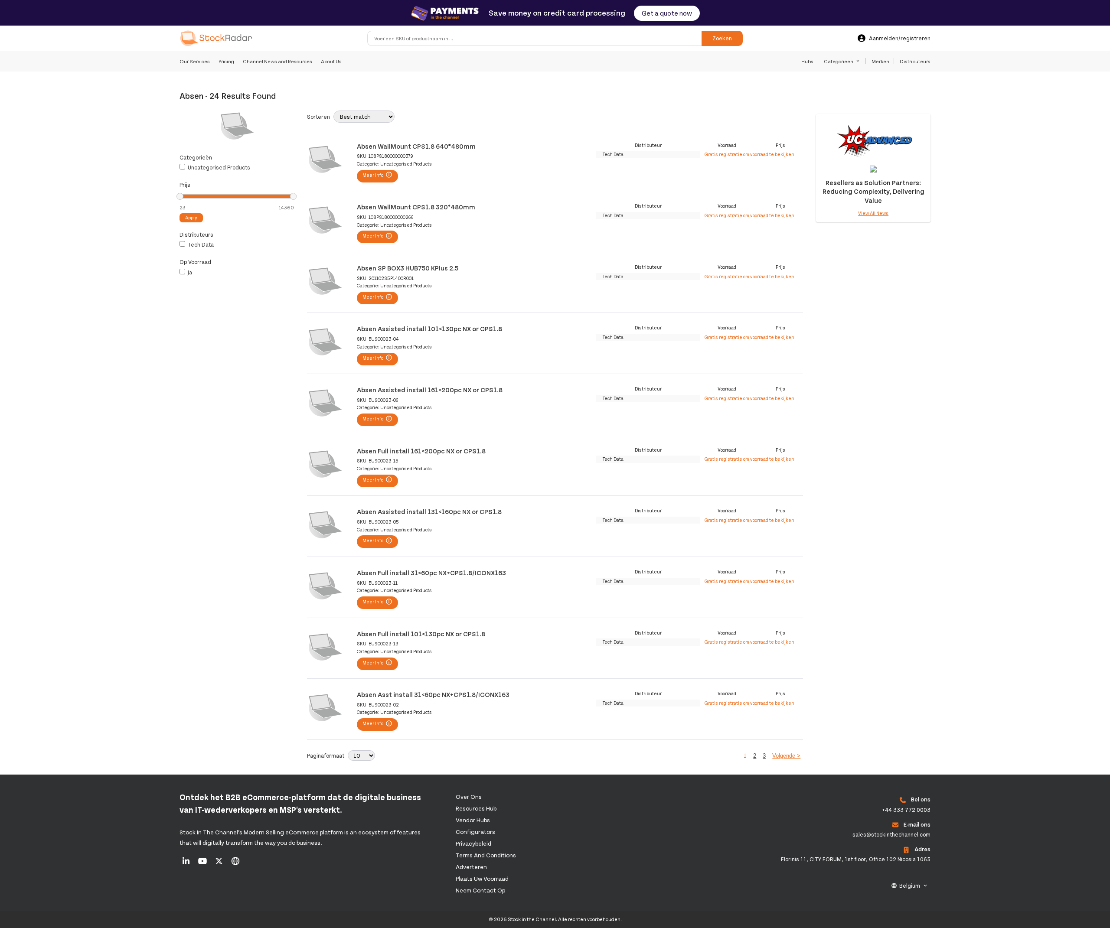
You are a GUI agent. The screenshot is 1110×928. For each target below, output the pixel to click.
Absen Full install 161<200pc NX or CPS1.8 (421, 450)
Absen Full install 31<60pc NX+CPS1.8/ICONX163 (431, 572)
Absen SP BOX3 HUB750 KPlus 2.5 (407, 268)
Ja (189, 272)
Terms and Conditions (486, 855)
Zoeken (722, 38)
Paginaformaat (325, 755)
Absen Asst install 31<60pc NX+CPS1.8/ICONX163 (433, 694)
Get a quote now (667, 13)
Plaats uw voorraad (482, 878)
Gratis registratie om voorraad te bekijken (749, 154)
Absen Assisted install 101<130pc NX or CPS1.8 (429, 328)
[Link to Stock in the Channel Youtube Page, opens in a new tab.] (203, 863)
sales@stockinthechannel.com (891, 834)
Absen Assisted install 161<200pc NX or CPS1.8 (430, 389)
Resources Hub (476, 808)
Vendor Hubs (473, 820)
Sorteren (318, 116)
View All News (873, 213)
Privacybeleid (473, 843)
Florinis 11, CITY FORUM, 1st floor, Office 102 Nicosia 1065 (855, 859)
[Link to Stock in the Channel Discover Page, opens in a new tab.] (235, 863)
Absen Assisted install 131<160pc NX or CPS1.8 (429, 511)
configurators (475, 831)
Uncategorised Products (218, 167)
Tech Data (200, 244)
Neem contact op (480, 890)
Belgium (909, 885)
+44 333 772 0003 (906, 809)
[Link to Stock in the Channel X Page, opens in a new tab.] (219, 863)
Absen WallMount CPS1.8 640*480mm (416, 146)
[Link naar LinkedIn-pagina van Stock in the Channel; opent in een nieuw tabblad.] (187, 863)
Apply (191, 217)
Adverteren (471, 866)
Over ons (469, 796)
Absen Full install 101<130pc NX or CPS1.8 (421, 633)
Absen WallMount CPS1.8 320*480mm (416, 206)
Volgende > (786, 755)
